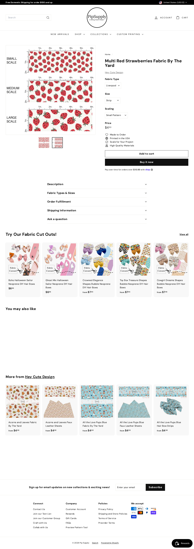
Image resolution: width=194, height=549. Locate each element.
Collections (99, 34)
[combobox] (28, 17)
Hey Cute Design (114, 72)
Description (55, 184)
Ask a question (57, 219)
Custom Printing (129, 34)
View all (184, 234)
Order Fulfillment (59, 201)
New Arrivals (60, 34)
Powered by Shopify (110, 543)
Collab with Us (40, 527)
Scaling (109, 108)
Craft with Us (40, 522)
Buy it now (147, 162)
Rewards (70, 513)
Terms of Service (107, 518)
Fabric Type (112, 79)
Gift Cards (71, 518)
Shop (79, 34)
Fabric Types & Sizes (61, 193)
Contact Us (39, 509)
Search (95, 543)
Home (108, 54)
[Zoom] (50, 90)
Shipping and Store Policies (112, 513)
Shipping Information (61, 210)
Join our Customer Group (46, 518)
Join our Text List (42, 513)
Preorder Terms (106, 522)
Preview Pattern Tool (76, 527)
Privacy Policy (105, 509)
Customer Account (76, 509)
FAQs (68, 522)
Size (107, 94)
